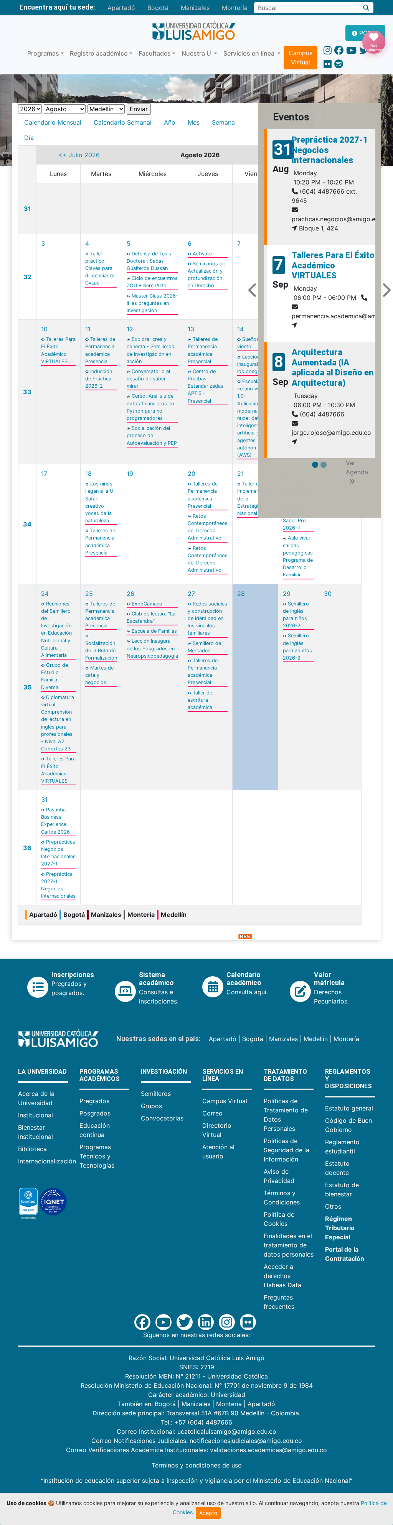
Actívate (202, 254)
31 (27, 208)
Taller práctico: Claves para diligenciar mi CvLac (100, 268)
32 (27, 277)
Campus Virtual (300, 57)
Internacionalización (47, 1161)
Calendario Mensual (52, 122)
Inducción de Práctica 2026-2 (98, 379)
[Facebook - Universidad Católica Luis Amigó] (338, 50)
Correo (212, 1113)
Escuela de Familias (154, 631)
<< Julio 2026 (79, 155)
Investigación (164, 1071)
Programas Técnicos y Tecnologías (96, 1156)
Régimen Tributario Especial (340, 1228)
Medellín (316, 1039)
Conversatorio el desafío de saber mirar (148, 379)
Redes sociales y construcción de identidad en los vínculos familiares (207, 618)
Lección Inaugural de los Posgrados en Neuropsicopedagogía (152, 648)
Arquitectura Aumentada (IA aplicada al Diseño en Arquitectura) (333, 367)
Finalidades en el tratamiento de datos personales (289, 1245)
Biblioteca (32, 1149)
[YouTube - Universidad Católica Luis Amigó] (351, 50)
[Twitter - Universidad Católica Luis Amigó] (363, 50)
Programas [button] (43, 53)
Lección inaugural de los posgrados (254, 364)
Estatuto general (349, 1108)
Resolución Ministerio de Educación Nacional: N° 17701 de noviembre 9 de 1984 (197, 1385)
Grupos (151, 1106)
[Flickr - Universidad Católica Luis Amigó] (328, 64)
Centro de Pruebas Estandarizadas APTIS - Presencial (205, 386)
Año (169, 122)
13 (191, 329)
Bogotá (157, 8)
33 (27, 392)
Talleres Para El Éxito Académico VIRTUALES (333, 265)
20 (191, 473)
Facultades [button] (155, 53)
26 (130, 593)
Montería (235, 8)
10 (44, 329)
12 (130, 329)
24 (45, 593)
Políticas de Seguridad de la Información (286, 1150)
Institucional (35, 1115)
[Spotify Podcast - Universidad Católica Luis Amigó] (338, 64)
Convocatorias (162, 1118)
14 (240, 329)
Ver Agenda (357, 467)
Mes (194, 122)
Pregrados (94, 1101)
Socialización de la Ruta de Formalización (101, 650)
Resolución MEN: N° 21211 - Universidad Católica (196, 1376)
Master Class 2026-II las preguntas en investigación (152, 303)
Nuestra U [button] (197, 53)
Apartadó (121, 8)
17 (44, 473)
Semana (223, 122)
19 (130, 473)
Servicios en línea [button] (249, 53)
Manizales (195, 8)
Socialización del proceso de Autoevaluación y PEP (152, 435)
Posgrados (95, 1113)
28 (241, 593)
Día (29, 137)
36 (27, 848)
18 (88, 473)
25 (89, 593)
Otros (333, 1206)
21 (240, 473)
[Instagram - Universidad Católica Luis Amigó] (328, 50)
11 (88, 329)
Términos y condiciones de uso (197, 1465)
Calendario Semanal (123, 122)
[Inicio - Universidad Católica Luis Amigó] (193, 31)
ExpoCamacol (147, 604)
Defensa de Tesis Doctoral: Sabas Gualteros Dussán (149, 261)
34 (27, 524)
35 (27, 687)
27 (191, 593)
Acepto (208, 1513)
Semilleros (156, 1093)
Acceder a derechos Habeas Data (282, 1276)
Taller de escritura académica (200, 700)
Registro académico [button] (99, 53)
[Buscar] (366, 7)
